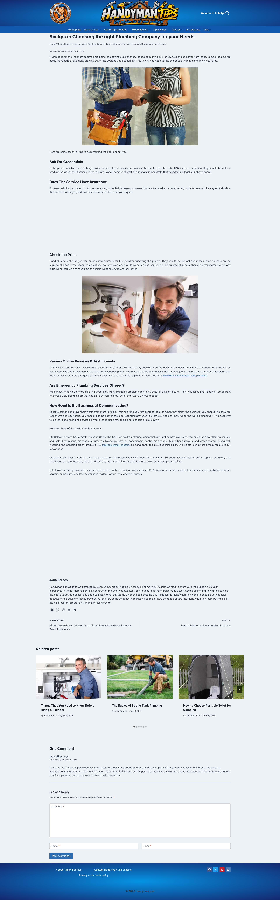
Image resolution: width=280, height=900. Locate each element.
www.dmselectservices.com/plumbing (185, 375)
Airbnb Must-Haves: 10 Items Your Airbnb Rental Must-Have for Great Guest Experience (90, 625)
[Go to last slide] (40, 689)
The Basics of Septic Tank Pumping (137, 705)
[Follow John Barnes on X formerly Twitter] (57, 609)
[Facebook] (209, 869)
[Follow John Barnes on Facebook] (51, 609)
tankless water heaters (115, 444)
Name (55, 845)
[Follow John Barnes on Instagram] (63, 609)
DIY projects (193, 29)
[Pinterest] (221, 869)
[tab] (134, 727)
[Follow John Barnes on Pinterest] (74, 609)
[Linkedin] (228, 869)
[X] (215, 869)
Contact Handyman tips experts (113, 869)
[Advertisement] (136, 222)
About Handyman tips (69, 869)
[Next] (239, 689)
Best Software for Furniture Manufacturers (206, 623)
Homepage (74, 29)
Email (147, 845)
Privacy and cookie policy (93, 875)
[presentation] (69, 677)
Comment (57, 806)
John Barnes (49, 715)
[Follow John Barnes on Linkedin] (68, 609)
